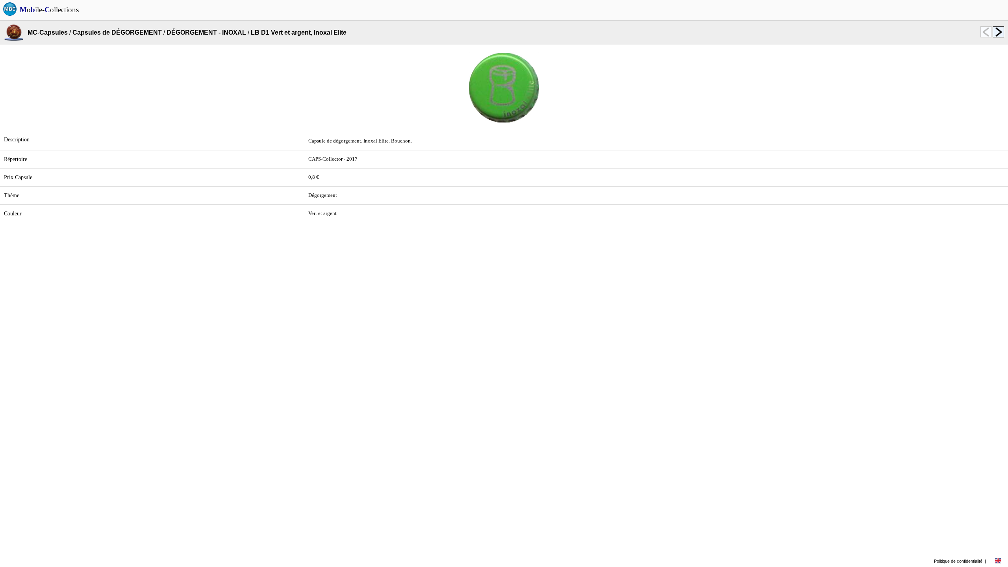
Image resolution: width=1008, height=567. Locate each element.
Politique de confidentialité (958, 561)
